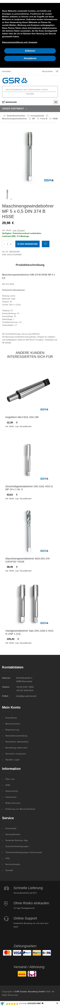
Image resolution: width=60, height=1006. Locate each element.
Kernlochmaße (12, 864)
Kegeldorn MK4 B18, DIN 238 (22, 417)
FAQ (7, 858)
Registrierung (12, 730)
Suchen (30, 94)
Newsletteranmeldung (16, 736)
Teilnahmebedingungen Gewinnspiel (23, 852)
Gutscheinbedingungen (17, 846)
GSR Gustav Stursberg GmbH (30, 991)
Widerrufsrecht (12, 803)
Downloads (10, 828)
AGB (7, 785)
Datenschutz (11, 791)
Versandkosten (12, 834)
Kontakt (9, 870)
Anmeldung (11, 718)
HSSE (55, 118)
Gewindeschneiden (16, 116)
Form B (43, 118)
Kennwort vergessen (15, 754)
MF (33, 118)
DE (57, 71)
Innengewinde (37, 116)
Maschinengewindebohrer (14, 118)
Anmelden (6, 71)
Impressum (11, 797)
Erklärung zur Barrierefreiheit (20, 809)
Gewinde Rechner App (16, 840)
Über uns (10, 779)
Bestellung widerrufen (16, 748)
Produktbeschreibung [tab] (30, 264)
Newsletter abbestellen (17, 742)
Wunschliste (47, 71)
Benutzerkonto (12, 724)
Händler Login (12, 760)
